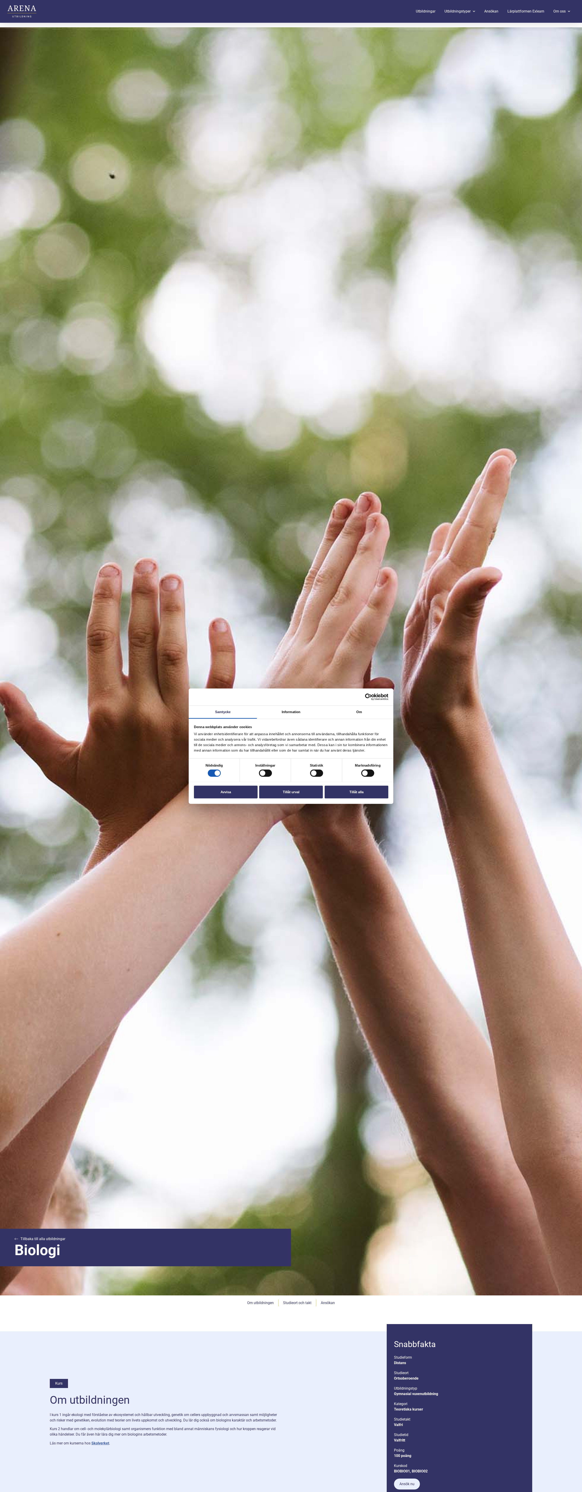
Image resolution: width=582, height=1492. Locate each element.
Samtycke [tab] (223, 712)
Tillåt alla (356, 792)
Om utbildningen (260, 1303)
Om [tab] (359, 712)
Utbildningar (425, 11)
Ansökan (491, 11)
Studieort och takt (297, 1303)
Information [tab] (291, 712)
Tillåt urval (291, 792)
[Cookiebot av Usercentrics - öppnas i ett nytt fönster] (368, 697)
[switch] (265, 773)
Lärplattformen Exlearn (525, 11)
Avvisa (226, 792)
